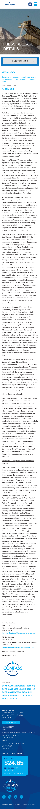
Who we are (7, 749)
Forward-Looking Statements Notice (18, 732)
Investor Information (12, 753)
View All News (8, 72)
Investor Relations (10, 735)
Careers (5, 730)
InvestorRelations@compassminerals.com (19, 633)
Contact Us (11, 722)
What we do (7, 746)
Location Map (8, 738)
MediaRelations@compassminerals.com (18, 647)
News (4, 741)
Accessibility (8, 727)
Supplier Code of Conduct (13, 743)
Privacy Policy (31, 804)
